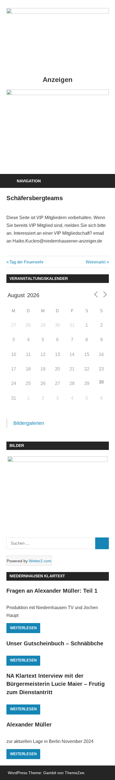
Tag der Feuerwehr (26, 262)
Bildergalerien (28, 423)
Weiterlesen (23, 628)
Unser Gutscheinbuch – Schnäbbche (54, 643)
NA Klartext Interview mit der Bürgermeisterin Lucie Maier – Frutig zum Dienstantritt (55, 684)
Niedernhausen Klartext (37, 576)
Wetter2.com (40, 561)
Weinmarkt (96, 262)
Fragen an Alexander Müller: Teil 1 (51, 591)
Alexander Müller (29, 724)
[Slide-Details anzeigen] (57, 93)
